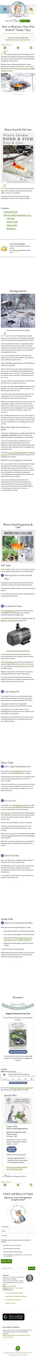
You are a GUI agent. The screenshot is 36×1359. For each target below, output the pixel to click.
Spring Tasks (12, 225)
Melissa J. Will (9, 1277)
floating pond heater (20, 805)
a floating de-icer (11, 662)
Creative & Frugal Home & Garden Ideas (18, 9)
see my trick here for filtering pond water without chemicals (18, 939)
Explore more (10, 1303)
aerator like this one (21, 666)
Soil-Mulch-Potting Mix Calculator (16, 1296)
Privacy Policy (7, 1256)
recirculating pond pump (17, 452)
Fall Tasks (11, 218)
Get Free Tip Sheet (18, 1052)
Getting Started (10, 212)
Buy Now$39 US (11, 1149)
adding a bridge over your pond (21, 1088)
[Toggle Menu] (4, 9)
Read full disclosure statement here (18, 40)
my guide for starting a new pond (18, 619)
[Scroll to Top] (18, 1348)
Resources (11, 228)
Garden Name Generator (13, 1299)
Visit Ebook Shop (16, 1169)
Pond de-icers (5, 813)
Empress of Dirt (18, 15)
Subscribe (6, 1261)
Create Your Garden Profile (14, 1293)
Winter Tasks (12, 222)
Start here (23, 21)
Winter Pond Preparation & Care (17, 215)
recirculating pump (8, 610)
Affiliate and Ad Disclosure (11, 1335)
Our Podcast (19, 1288)
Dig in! (11, 1288)
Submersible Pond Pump (14, 651)
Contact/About (11, 1286)
